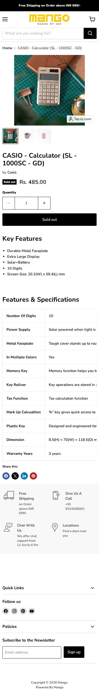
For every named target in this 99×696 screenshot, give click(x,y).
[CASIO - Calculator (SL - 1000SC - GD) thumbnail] (10, 136)
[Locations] (73, 535)
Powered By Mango (49, 687)
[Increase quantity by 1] (44, 203)
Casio (11, 172)
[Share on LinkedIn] (24, 476)
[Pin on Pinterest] (33, 476)
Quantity (9, 192)
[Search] (90, 33)
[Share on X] (15, 476)
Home (7, 48)
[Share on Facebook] (6, 476)
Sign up (74, 652)
